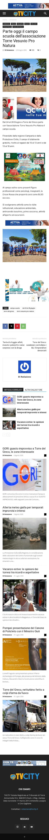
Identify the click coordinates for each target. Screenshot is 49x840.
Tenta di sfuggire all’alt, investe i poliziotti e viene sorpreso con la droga (13, 345)
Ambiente (13, 20)
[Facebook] (5, 326)
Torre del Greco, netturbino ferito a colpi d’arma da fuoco (23, 691)
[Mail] (24, 827)
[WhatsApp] (23, 326)
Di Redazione (9, 50)
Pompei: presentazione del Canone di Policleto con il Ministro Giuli (23, 629)
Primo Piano (7, 27)
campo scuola (15, 308)
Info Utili (34, 24)
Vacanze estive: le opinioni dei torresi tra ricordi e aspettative (30, 425)
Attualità (20, 24)
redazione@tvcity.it (29, 809)
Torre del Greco (18, 27)
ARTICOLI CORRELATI (13, 390)
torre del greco (9, 311)
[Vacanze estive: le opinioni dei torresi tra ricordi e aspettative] (9, 425)
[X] (11, 326)
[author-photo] (24, 373)
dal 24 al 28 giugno (28, 308)
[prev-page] (4, 434)
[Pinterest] (17, 326)
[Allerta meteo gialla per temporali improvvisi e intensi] (9, 412)
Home (5, 20)
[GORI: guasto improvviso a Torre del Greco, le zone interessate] (9, 399)
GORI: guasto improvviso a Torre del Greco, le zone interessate (30, 399)
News (13, 24)
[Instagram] (17, 826)
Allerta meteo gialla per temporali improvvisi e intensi (23, 509)
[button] (4, 13)
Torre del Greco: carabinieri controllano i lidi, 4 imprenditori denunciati (36, 346)
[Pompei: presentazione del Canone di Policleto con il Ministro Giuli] (24, 654)
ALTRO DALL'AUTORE (33, 390)
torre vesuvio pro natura (25, 311)
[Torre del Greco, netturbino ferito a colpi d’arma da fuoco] (24, 716)
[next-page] (8, 434)
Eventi (27, 24)
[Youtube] (31, 827)
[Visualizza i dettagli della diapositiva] (24, 763)
